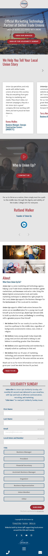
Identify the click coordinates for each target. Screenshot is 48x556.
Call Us (8, 552)
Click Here (9, 400)
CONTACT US (24, 175)
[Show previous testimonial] (19, 234)
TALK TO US (10, 370)
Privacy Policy (17, 523)
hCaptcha (40, 511)
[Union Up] (24, 541)
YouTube (26, 535)
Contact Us (40, 552)
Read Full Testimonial (7, 116)
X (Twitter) (21, 535)
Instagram (31, 535)
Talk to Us (32, 523)
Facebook (16, 535)
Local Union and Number (13, 438)
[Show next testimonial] (42, 70)
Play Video (24, 156)
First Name (8, 409)
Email (6, 429)
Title (5, 448)
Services (26, 365)
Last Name (8, 419)
